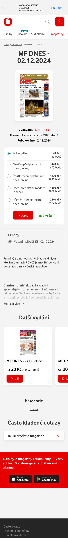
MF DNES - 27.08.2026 (24, 360)
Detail (15, 378)
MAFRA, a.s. (42, 130)
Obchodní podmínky (16, 531)
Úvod (6, 44)
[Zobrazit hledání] (48, 22)
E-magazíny (16, 44)
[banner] (8, 22)
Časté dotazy (12, 526)
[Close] (3, 8)
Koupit (23, 215)
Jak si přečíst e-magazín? (26, 436)
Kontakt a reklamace (17, 535)
